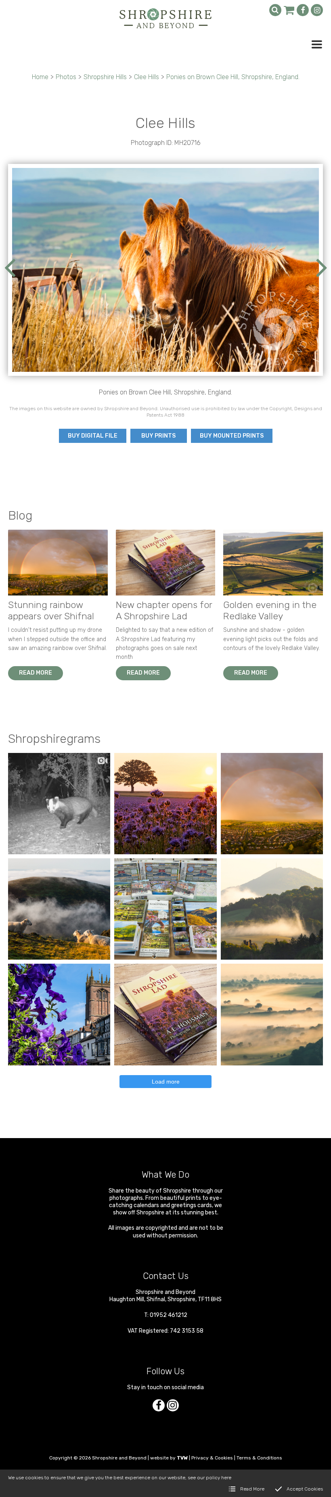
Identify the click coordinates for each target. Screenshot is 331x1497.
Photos (66, 77)
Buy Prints (158, 435)
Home (40, 77)
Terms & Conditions (259, 1458)
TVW (182, 1458)
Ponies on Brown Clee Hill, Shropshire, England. (233, 77)
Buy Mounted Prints (232, 435)
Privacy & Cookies (212, 1458)
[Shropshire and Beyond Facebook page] (303, 10)
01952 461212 (168, 1315)
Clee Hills (146, 77)
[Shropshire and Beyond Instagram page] (317, 10)
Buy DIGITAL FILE (92, 435)
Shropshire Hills (105, 77)
